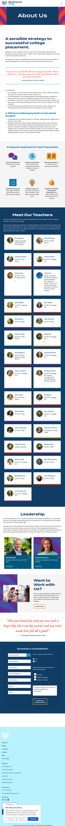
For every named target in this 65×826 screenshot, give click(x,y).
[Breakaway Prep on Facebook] (3, 800)
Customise (11, 819)
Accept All (33, 819)
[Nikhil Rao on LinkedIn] (44, 342)
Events (4, 746)
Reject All (22, 819)
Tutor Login (5, 758)
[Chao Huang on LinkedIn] (15, 281)
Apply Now (39, 606)
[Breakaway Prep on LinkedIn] (8, 800)
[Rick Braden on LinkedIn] (44, 246)
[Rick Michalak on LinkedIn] (29, 558)
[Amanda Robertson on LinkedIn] (58, 558)
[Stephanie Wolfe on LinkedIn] (44, 384)
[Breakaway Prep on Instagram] (5, 800)
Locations (5, 749)
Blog (3, 755)
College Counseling (7, 769)
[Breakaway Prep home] (5, 736)
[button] (9, 566)
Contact (4, 752)
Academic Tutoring (7, 779)
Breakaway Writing (7, 782)
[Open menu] (61, 3)
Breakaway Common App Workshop (11, 773)
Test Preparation (6, 766)
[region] (22, 814)
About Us (5, 742)
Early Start (5, 776)
